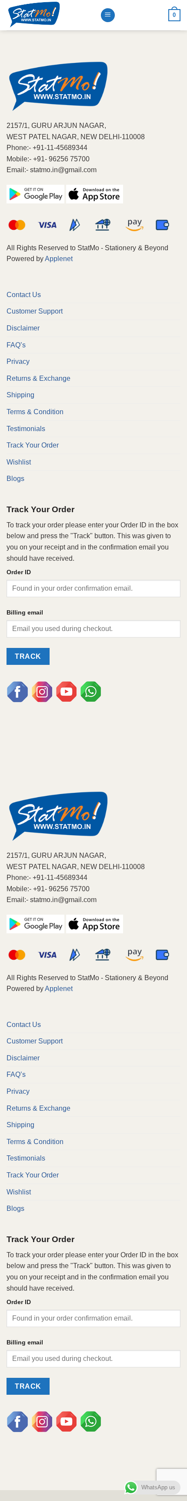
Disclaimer (23, 328)
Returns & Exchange (38, 378)
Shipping (20, 395)
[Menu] (108, 15)
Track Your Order (33, 445)
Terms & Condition (35, 411)
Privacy (18, 361)
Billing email (25, 612)
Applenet (59, 258)
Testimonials (26, 428)
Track (28, 656)
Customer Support (35, 311)
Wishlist (19, 462)
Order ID (19, 572)
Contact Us (24, 294)
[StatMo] (50, 15)
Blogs (15, 478)
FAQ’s (16, 345)
